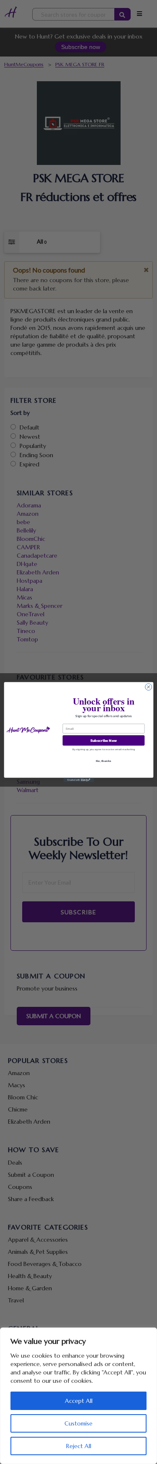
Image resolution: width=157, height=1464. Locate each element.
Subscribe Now (103, 740)
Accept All (79, 1401)
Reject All (78, 1446)
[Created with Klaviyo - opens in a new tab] (78, 779)
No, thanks (103, 761)
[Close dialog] (148, 686)
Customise (78, 1423)
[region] (78, 1396)
